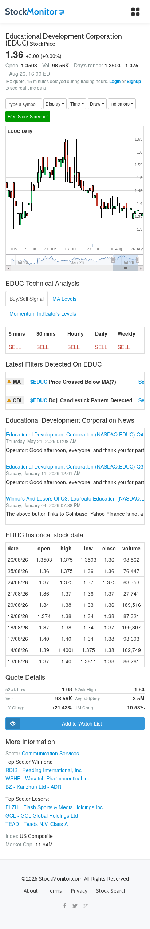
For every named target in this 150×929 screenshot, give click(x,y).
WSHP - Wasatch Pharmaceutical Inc (47, 778)
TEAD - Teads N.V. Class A (36, 823)
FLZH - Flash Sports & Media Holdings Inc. (54, 807)
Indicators (120, 103)
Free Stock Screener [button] (28, 116)
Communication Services (50, 753)
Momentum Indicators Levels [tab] (42, 313)
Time (75, 103)
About (31, 890)
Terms (54, 890)
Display (54, 103)
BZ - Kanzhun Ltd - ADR (33, 786)
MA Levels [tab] (64, 298)
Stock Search (111, 890)
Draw (96, 103)
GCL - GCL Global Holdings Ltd (41, 815)
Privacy (79, 890)
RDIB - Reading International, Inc (43, 770)
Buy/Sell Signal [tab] (26, 298)
